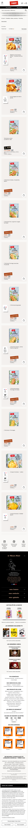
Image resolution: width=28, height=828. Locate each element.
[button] (22, 3)
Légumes (6, 698)
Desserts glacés (21, 700)
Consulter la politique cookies (8, 817)
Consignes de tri (14, 765)
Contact (4, 767)
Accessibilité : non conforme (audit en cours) (16, 767)
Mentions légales (10, 762)
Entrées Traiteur (16, 692)
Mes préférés (8, 7)
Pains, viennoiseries (17, 701)
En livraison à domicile (9, 678)
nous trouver (14, 589)
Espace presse (22, 765)
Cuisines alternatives (11, 703)
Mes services (19, 7)
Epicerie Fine (18, 703)
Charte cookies (15, 764)
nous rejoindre (14, 597)
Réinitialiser (24, 28)
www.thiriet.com (5, 791)
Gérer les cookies (13, 810)
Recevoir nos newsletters (21, 622)
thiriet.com (4, 761)
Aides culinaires (7, 700)
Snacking (21, 18)
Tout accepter (20, 824)
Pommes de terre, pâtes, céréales (16, 698)
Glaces (15, 700)
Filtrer (11, 28)
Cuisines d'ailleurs (10, 695)
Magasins (9, 684)
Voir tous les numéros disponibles (13, 640)
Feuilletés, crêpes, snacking (12, 18)
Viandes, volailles (19, 697)
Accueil (3, 18)
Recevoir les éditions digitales (8, 622)
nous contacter (14, 593)
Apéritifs (10, 692)
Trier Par (3, 28)
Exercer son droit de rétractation (14, 770)
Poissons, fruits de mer (10, 697)
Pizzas (20, 694)
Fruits (12, 700)
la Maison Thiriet (14, 556)
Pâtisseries (9, 701)
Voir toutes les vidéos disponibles (13, 671)
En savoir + (14, 721)
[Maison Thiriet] (14, 3)
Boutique (18, 704)
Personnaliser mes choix (14, 821)
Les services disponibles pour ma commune (17, 761)
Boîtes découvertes (12, 704)
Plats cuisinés (18, 695)
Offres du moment (9, 691)
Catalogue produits (19, 762)
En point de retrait (19, 678)
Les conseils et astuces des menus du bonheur (14, 712)
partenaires (14, 791)
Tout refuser (7, 824)
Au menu (14, 711)
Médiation (21, 764)
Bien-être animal (6, 765)
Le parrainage (14, 679)
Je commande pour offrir (18, 686)
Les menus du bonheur (14, 706)
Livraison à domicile (8, 686)
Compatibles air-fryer (18, 691)
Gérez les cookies (8, 764)
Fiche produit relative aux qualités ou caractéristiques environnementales (14, 769)
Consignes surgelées (16, 684)
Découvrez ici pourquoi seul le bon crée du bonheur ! (14, 574)
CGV (6, 762)
